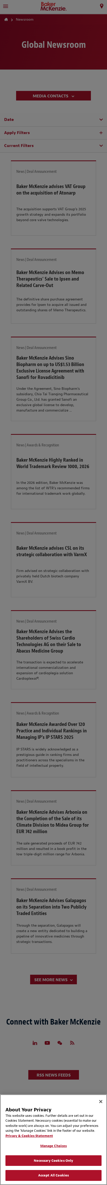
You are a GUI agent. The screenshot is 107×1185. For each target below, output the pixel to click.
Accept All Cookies (53, 1175)
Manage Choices (53, 1146)
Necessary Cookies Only (53, 1160)
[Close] (100, 1101)
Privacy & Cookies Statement (29, 1136)
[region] (53, 1139)
